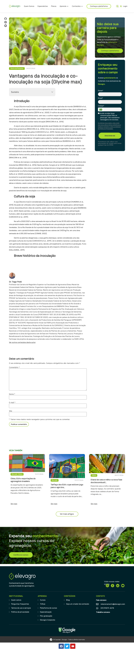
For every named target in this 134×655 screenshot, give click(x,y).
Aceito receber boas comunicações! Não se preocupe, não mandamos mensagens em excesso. (109, 116)
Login (125, 6)
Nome (12, 394)
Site (10, 411)
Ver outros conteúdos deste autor (22, 342)
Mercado (14, 474)
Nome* (100, 91)
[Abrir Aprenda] (68, 6)
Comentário (14, 367)
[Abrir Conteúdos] (82, 6)
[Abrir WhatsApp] (129, 650)
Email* (100, 98)
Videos (20, 474)
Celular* (101, 106)
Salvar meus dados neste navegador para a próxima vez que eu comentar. (40, 419)
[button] (117, 6)
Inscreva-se (110, 136)
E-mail (12, 402)
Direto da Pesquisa (17, 68)
